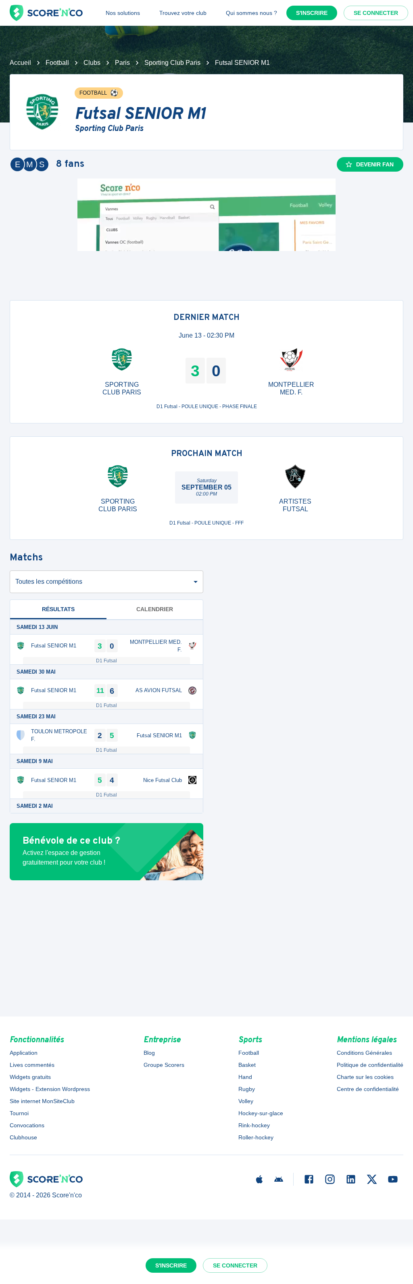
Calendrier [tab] (154, 609)
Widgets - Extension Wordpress (50, 1089)
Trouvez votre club (182, 13)
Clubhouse (23, 1137)
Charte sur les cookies (365, 1077)
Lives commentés (32, 1065)
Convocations (27, 1125)
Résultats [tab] (58, 609)
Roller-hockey (255, 1137)
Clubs (91, 62)
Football (57, 62)
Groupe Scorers (164, 1065)
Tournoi (19, 1113)
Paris (122, 62)
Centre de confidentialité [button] (368, 1089)
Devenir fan (375, 164)
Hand (245, 1077)
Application (24, 1053)
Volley (245, 1101)
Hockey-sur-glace (260, 1113)
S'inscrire (311, 13)
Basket (247, 1065)
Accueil (20, 62)
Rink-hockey (254, 1125)
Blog (149, 1053)
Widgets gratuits (30, 1077)
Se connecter (376, 13)
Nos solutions (123, 13)
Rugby (246, 1089)
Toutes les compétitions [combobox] (48, 581)
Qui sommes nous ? (251, 13)
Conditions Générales (364, 1053)
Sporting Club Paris (172, 62)
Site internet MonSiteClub (42, 1101)
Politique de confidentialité (370, 1065)
